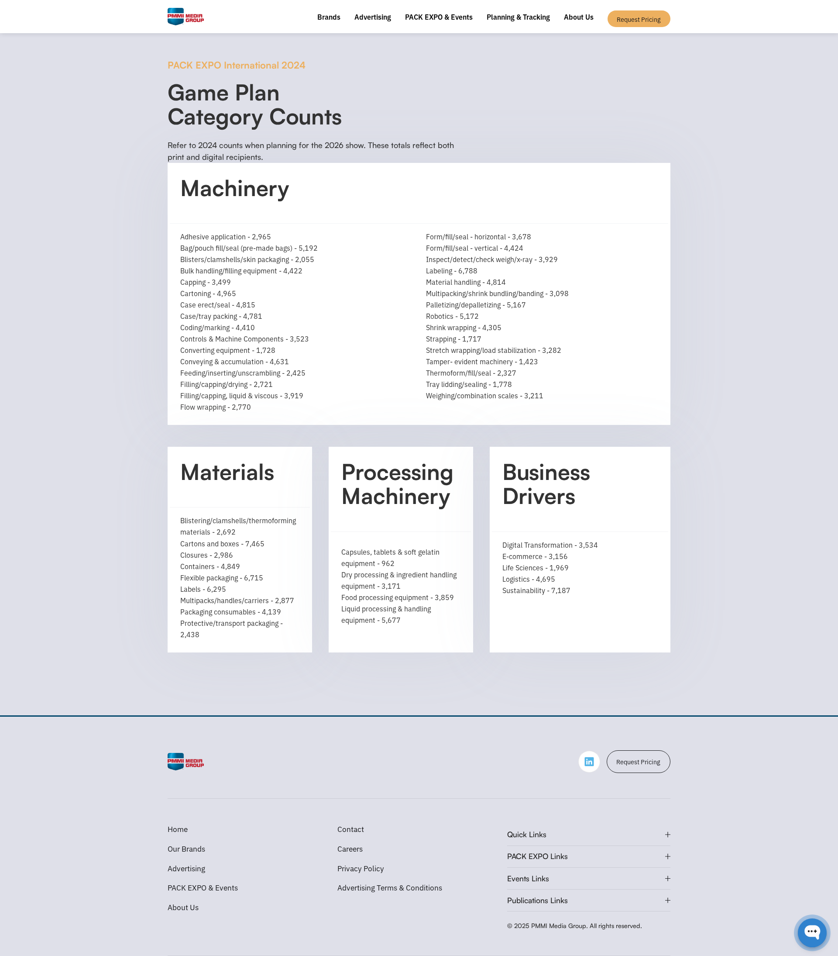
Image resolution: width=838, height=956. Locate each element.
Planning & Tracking (518, 16)
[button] (588, 835)
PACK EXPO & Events (439, 16)
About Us (579, 16)
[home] (186, 16)
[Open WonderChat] (812, 932)
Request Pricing (638, 761)
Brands (328, 16)
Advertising (372, 16)
